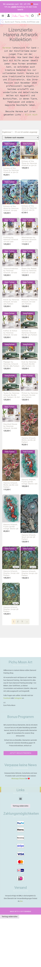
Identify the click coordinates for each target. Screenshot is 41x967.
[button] (3, 16)
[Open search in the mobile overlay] (20, 21)
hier (21, 901)
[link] (6, 48)
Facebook (6, 698)
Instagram (18, 698)
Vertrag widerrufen (20, 806)
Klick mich (31, 114)
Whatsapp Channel (18, 778)
